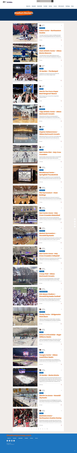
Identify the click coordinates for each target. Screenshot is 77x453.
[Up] (75, 451)
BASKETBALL (42, 48)
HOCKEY (41, 68)
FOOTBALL (42, 271)
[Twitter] (75, 221)
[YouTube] (75, 224)
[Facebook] (75, 219)
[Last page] (47, 429)
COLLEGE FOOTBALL (43, 291)
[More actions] (61, 25)
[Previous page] (32, 429)
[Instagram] (75, 226)
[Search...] (52, 1)
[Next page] (45, 429)
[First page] (29, 429)
